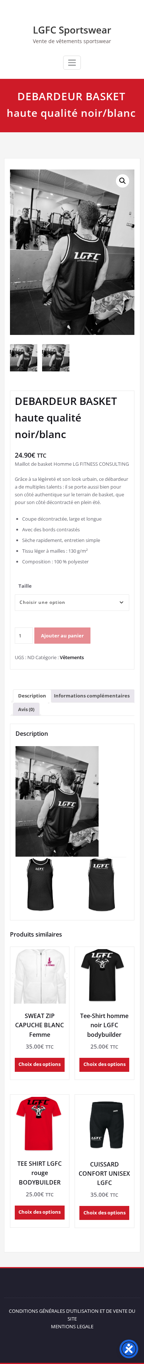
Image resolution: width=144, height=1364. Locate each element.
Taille (25, 586)
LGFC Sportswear (72, 29)
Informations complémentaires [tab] (92, 695)
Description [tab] (32, 695)
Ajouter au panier (62, 635)
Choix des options (39, 1064)
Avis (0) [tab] (26, 709)
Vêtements (72, 657)
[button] (122, 181)
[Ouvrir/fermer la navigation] (72, 63)
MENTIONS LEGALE (72, 1326)
